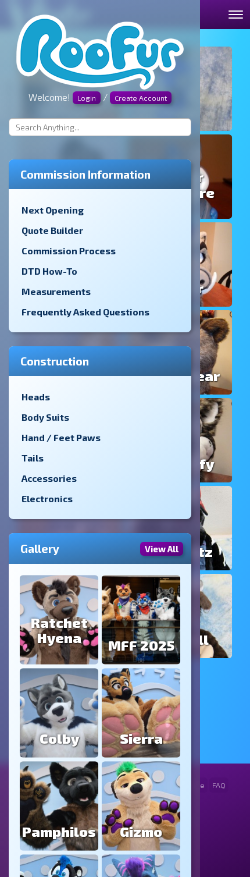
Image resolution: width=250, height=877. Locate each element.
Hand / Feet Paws (61, 437)
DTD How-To (49, 270)
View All (161, 549)
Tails (33, 457)
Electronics (47, 498)
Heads (36, 396)
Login (86, 97)
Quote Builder (52, 230)
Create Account (141, 97)
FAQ (219, 785)
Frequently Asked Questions (85, 311)
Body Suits (45, 416)
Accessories (49, 478)
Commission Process (69, 250)
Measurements (56, 291)
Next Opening (53, 209)
